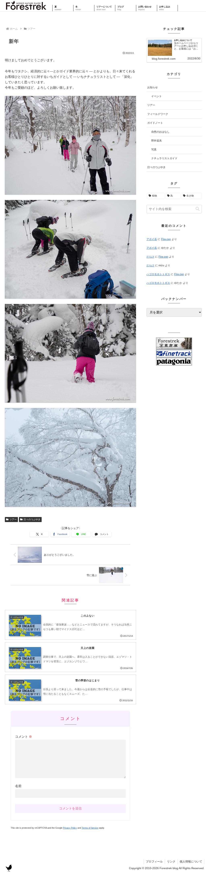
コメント (23, 736)
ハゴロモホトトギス (158, 274)
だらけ (150, 256)
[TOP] (26, 8)
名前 (18, 786)
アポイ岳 (151, 239)
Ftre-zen (166, 239)
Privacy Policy (70, 828)
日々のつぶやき (32, 519)
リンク (171, 861)
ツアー (13, 519)
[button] (197, 209)
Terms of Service (90, 828)
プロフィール (154, 861)
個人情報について (191, 861)
